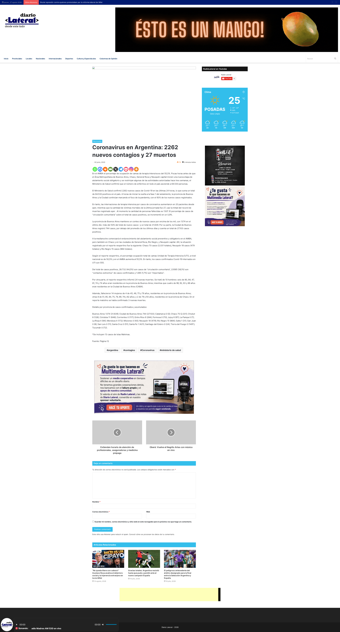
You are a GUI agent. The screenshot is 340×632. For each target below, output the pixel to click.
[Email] (110, 169)
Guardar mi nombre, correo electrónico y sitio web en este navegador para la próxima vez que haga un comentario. (143, 522)
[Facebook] (100, 169)
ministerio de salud (171, 350)
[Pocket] (126, 169)
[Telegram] (120, 169)
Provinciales (17, 59)
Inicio (6, 59)
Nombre (96, 502)
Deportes (69, 59)
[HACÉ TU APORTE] (144, 387)
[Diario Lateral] (22, 20)
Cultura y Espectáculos (86, 59)
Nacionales (40, 59)
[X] (115, 169)
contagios (130, 350)
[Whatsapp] (95, 169)
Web (148, 512)
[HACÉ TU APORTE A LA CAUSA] (170, 594)
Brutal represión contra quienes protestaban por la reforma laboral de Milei (72, 2)
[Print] (105, 169)
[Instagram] (131, 169)
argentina (113, 350)
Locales (29, 59)
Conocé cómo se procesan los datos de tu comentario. (152, 534)
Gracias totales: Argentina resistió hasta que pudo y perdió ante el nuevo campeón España (143, 573)
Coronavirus (148, 350)
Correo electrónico (101, 512)
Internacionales (55, 59)
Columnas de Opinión (108, 59)
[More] (136, 169)
